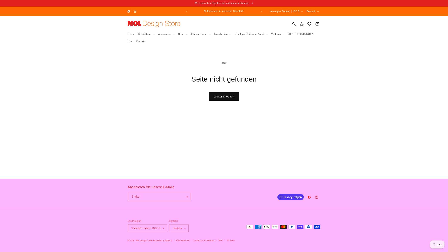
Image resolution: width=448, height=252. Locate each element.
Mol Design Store (144, 240)
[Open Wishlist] (309, 24)
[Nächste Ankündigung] (261, 11)
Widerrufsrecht (183, 240)
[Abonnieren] (187, 197)
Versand (231, 240)
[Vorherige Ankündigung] (187, 11)
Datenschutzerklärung (204, 240)
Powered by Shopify (162, 240)
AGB (221, 240)
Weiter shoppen (224, 96)
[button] (146, 34)
